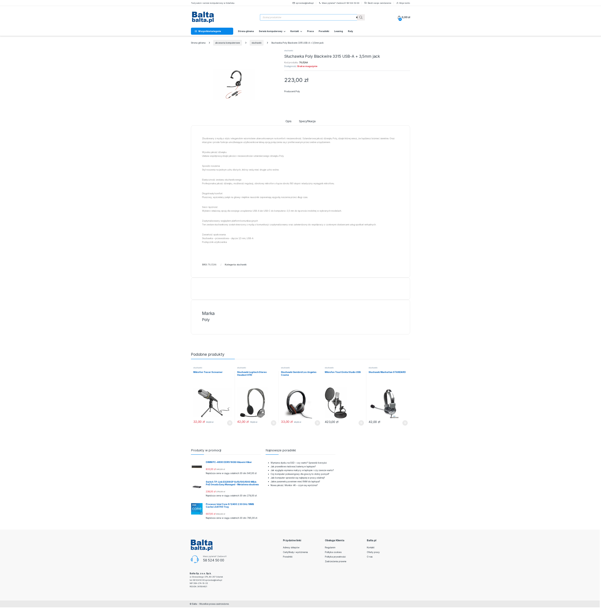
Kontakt (294, 31)
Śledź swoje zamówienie (379, 3)
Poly (297, 91)
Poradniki (324, 31)
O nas (370, 556)
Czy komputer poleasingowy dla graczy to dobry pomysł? (300, 474)
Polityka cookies (333, 552)
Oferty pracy (373, 552)
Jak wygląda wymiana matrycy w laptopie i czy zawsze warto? (302, 470)
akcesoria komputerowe (227, 42)
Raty (350, 31)
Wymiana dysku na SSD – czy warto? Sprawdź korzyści (299, 462)
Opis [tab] (288, 121)
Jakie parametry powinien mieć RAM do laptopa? (295, 481)
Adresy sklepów (291, 547)
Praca (310, 31)
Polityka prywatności (335, 556)
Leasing (338, 31)
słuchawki (257, 42)
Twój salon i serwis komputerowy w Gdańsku (212, 3)
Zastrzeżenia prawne (335, 561)
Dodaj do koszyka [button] (228, 423)
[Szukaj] (361, 17)
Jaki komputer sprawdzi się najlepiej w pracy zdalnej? (298, 477)
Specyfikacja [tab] (307, 121)
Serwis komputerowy (270, 31)
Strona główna (246, 31)
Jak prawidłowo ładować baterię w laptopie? (293, 466)
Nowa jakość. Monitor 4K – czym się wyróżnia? (294, 485)
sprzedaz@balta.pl (305, 3)
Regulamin (330, 547)
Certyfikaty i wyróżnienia (295, 552)
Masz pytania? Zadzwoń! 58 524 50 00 (340, 3)
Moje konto (404, 3)
